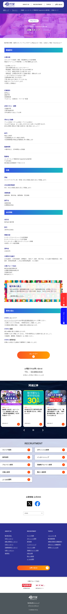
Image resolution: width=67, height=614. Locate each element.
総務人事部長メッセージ (11, 541)
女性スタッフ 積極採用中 (54, 544)
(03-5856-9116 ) (29, 320)
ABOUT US (26, 4)
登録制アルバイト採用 (44, 465)
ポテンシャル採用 (43, 450)
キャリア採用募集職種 (64, 299)
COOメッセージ (9, 544)
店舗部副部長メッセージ (11, 547)
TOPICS (48, 4)
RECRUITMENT (37, 4)
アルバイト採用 (7, 465)
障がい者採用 (41, 472)
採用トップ (6, 10)
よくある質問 (6, 479)
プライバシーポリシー (33, 605)
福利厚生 (7, 553)
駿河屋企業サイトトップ (33, 603)
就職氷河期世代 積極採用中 (55, 541)
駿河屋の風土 (8, 535)
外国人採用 (6, 472)
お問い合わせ (58, 4)
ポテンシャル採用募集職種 (64, 316)
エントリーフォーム (10, 320)
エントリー (33, 354)
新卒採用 (5, 457)
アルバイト (15, 10)
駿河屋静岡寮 (51, 538)
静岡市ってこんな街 (53, 547)
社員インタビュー (9, 550)
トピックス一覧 (52, 535)
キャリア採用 (6, 450)
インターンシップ (43, 457)
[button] (24, 430)
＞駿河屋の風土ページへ (16, 296)
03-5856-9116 (36, 372)
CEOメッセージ (9, 538)
